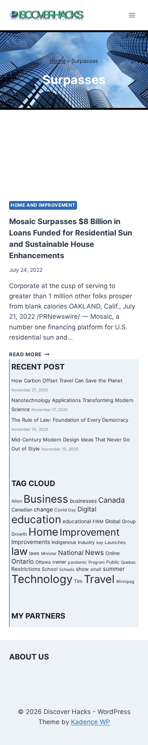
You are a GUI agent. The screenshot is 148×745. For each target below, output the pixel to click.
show (82, 569)
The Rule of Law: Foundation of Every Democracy (69, 420)
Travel (99, 579)
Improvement (90, 532)
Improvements (30, 542)
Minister (49, 553)
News (94, 552)
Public (113, 562)
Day (72, 510)
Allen (16, 501)
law (19, 551)
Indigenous (64, 542)
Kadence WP (90, 722)
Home (57, 61)
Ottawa (43, 562)
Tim (78, 581)
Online (112, 553)
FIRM (98, 521)
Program (96, 562)
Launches (115, 542)
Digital (86, 509)
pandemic (77, 562)
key (99, 542)
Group (129, 521)
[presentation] (74, 158)
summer (114, 568)
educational (77, 521)
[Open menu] (132, 15)
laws (34, 553)
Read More (29, 354)
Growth (19, 534)
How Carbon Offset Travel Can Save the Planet (67, 380)
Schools (66, 569)
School (50, 569)
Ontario (22, 561)
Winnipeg (125, 581)
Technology (41, 579)
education (36, 519)
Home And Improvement (43, 205)
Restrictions (25, 569)
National (70, 552)
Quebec (128, 562)
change (43, 509)
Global (112, 521)
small (95, 569)
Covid (60, 510)
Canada (111, 500)
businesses (83, 501)
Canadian (21, 510)
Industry (86, 542)
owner (59, 562)
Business (46, 499)
